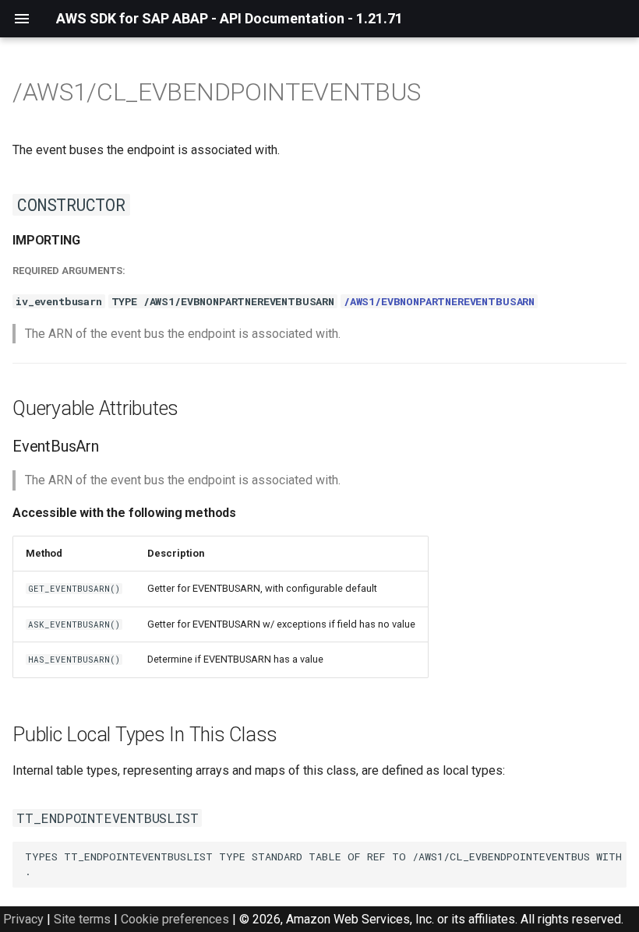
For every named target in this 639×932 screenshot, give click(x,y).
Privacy (23, 919)
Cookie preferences (175, 919)
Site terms (82, 919)
